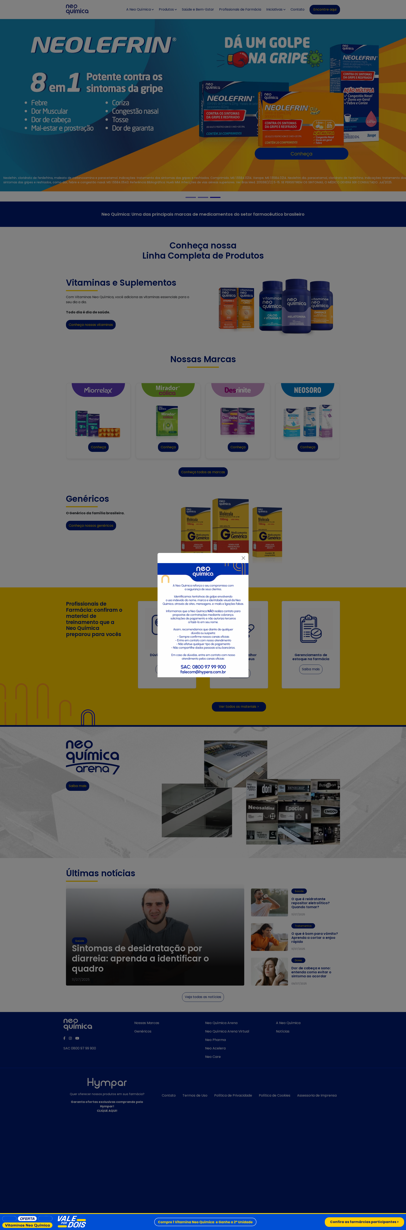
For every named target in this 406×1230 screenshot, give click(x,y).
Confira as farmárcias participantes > (364, 1221)
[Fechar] (243, 558)
